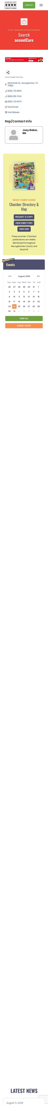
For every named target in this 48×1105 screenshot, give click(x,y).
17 (14, 301)
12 (24, 296)
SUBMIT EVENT (24, 325)
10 (14, 296)
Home (10, 30)
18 (19, 301)
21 (34, 301)
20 (29, 301)
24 (14, 306)
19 (24, 301)
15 (38, 296)
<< (9, 276)
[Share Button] (8, 72)
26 (24, 306)
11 (19, 296)
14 (34, 296)
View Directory (24, 223)
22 (38, 301)
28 (34, 306)
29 (38, 306)
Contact (29, 5)
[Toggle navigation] (41, 5)
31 (14, 311)
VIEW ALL (24, 318)
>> (38, 276)
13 (29, 296)
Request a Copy (24, 216)
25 (19, 306)
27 (29, 306)
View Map (24, 229)
